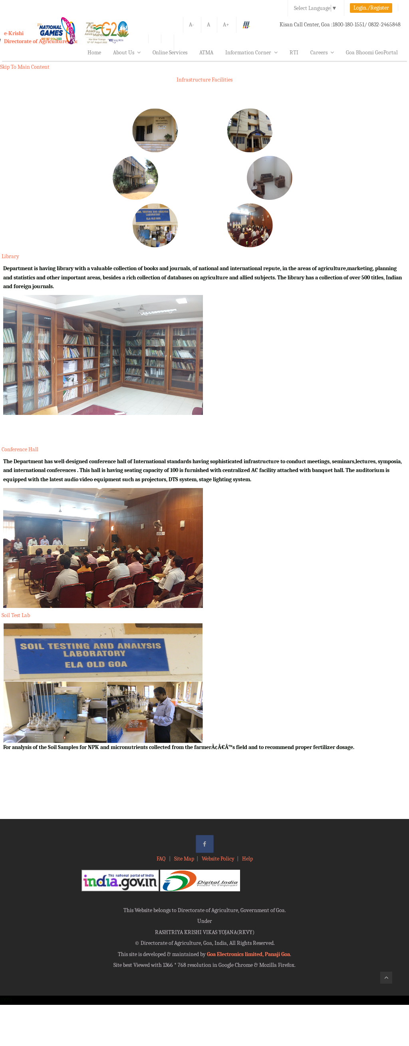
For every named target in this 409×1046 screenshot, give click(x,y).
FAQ (162, 858)
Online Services (170, 52)
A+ (226, 24)
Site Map (184, 858)
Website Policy (218, 858)
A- (191, 24)
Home (94, 52)
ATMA (206, 52)
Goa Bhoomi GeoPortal (372, 52)
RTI (294, 52)
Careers (319, 52)
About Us (123, 52)
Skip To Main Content (25, 67)
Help (247, 858)
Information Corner (248, 52)
